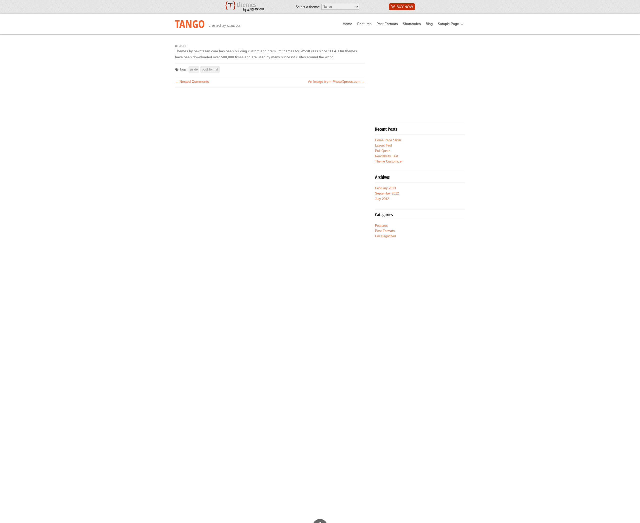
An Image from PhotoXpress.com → (336, 82)
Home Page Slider (388, 140)
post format (210, 69)
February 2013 (385, 188)
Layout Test (383, 145)
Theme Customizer (388, 161)
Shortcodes (412, 24)
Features (364, 24)
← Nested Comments (192, 82)
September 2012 (387, 193)
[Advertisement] (417, 79)
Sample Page (448, 24)
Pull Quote (382, 151)
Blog (429, 24)
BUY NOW (404, 7)
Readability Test (386, 156)
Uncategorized (385, 236)
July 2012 (382, 199)
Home (347, 24)
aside (194, 69)
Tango (190, 23)
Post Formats (387, 24)
